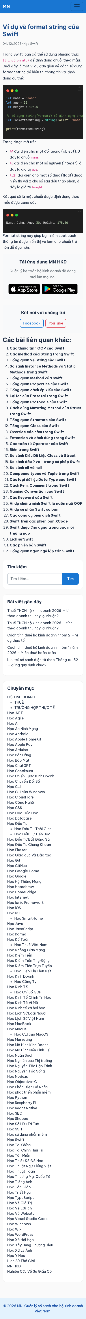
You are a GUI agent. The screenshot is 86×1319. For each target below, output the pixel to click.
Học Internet (18, 897)
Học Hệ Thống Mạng (24, 881)
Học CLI (14, 786)
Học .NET (15, 713)
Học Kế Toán (18, 939)
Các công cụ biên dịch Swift (35, 515)
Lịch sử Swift (21, 539)
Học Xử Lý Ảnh (19, 1250)
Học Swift (31, 44)
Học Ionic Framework (25, 902)
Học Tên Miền (18, 1155)
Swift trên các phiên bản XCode (39, 521)
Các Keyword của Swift (31, 497)
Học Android (17, 734)
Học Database (19, 818)
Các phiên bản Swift (28, 545)
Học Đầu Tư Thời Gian (33, 829)
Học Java (15, 923)
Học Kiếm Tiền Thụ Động (28, 960)
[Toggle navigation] (77, 6)
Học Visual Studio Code (27, 1218)
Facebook (32, 323)
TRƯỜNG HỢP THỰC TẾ (34, 707)
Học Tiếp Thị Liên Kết (32, 971)
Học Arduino (17, 750)
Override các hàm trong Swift (37, 432)
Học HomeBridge (21, 892)
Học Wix (14, 1229)
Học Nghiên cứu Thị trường (29, 1060)
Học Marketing (19, 1039)
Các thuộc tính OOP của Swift (37, 348)
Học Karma (16, 934)
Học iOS (14, 908)
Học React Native (22, 1108)
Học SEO (14, 1113)
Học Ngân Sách (20, 1055)
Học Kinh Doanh (20, 976)
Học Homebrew (20, 887)
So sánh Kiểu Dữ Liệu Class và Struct (43, 455)
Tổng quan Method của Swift (36, 378)
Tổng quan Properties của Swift (39, 384)
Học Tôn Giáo (19, 1187)
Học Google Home (23, 871)
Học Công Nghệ (20, 802)
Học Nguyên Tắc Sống (26, 1071)
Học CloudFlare (20, 797)
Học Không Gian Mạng (26, 950)
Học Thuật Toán (21, 1171)
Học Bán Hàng (19, 755)
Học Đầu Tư (17, 823)
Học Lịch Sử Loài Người (26, 1013)
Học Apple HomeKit (24, 739)
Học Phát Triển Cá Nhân (27, 1087)
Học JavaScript (20, 929)
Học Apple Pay (19, 744)
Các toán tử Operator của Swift (39, 443)
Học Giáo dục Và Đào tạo (29, 855)
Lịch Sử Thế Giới (21, 1261)
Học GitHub (17, 865)
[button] (79, 89)
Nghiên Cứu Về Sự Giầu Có (29, 1271)
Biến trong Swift (24, 449)
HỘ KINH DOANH (21, 697)
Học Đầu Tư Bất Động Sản (29, 839)
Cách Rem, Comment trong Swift (39, 485)
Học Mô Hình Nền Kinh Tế (28, 1050)
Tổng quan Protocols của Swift (38, 402)
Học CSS (14, 807)
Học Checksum (20, 771)
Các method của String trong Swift (42, 354)
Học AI (13, 723)
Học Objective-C (22, 1081)
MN (6, 6)
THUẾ (19, 702)
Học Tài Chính (19, 1145)
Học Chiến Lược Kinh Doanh (30, 776)
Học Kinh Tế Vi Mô (22, 1002)
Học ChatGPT (19, 765)
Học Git (13, 860)
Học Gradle (16, 876)
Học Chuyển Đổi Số (23, 781)
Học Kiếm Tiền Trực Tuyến (29, 966)
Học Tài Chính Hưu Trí (25, 1150)
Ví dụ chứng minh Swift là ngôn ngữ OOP (46, 503)
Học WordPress (20, 1234)
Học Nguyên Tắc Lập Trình (29, 1066)
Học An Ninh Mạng (22, 728)
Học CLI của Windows (26, 792)
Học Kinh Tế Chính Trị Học (29, 997)
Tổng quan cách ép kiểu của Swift (40, 390)
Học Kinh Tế (17, 987)
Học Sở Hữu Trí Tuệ (23, 1124)
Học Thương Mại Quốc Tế (28, 1176)
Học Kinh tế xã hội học (26, 1008)
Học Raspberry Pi (21, 1103)
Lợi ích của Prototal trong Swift (39, 396)
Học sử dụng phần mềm (27, 1134)
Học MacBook (19, 1024)
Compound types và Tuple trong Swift (45, 473)
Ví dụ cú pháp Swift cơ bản (34, 509)
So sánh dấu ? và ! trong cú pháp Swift (45, 461)
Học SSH (14, 1129)
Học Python (17, 1097)
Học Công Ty (25, 981)
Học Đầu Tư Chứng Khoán (29, 844)
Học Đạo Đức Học (22, 813)
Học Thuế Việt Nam (30, 944)
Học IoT (14, 913)
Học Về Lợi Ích (19, 1208)
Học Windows (19, 1224)
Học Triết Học (19, 1192)
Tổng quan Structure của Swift (38, 420)
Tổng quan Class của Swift (34, 425)
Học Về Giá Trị (19, 1203)
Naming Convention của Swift (37, 491)
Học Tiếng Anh (19, 1182)
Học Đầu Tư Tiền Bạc (32, 834)
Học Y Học (16, 1255)
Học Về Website (21, 1213)
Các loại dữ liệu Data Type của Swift (43, 479)
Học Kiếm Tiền (19, 955)
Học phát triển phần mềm (29, 1092)
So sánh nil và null (26, 467)
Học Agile (15, 718)
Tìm (70, 579)
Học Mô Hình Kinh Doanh (28, 1045)
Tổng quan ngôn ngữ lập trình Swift (42, 551)
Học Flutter (17, 850)
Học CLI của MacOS (31, 1034)
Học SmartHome (28, 918)
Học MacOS (17, 1029)
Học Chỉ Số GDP (27, 992)
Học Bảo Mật (18, 760)
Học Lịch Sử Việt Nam (25, 1018)
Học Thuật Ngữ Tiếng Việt (29, 1166)
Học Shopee (17, 1118)
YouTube (56, 323)
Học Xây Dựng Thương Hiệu (30, 1245)
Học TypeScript (20, 1197)
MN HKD (14, 1266)
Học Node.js (17, 1076)
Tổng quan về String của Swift (37, 360)
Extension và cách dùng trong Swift (42, 438)
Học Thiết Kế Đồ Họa (25, 1161)
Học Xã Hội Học (20, 1240)
